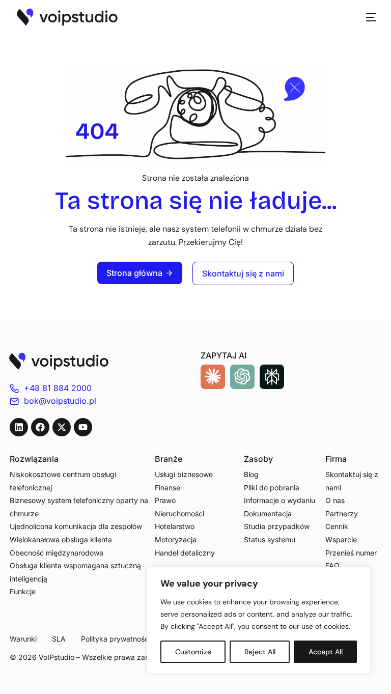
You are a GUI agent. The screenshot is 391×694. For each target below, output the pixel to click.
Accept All (326, 651)
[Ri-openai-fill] (242, 377)
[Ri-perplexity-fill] (272, 377)
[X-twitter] (61, 427)
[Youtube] (83, 427)
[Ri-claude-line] (213, 377)
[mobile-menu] (366, 17)
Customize (193, 651)
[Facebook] (40, 427)
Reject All (259, 651)
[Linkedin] (19, 427)
